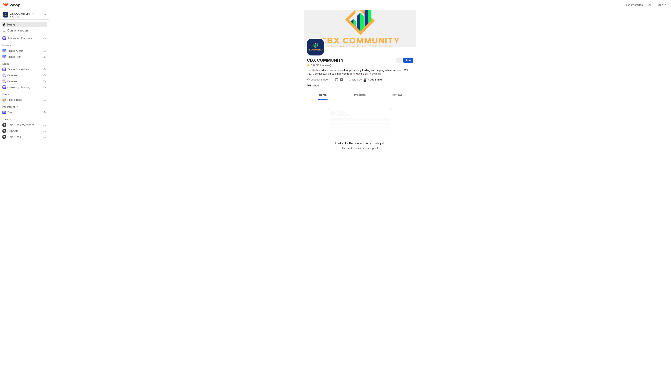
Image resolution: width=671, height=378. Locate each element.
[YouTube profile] (341, 79)
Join (408, 60)
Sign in (662, 4)
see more (375, 73)
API (650, 4)
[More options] (399, 60)
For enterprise (634, 4)
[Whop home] (11, 4)
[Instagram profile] (336, 79)
